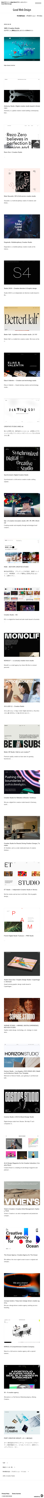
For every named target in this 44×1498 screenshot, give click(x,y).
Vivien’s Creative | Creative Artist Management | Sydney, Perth (21, 1210)
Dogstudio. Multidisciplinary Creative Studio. (18, 242)
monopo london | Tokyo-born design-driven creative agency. (21, 1302)
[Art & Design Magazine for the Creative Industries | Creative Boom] (22, 1158)
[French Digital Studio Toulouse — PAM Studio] (22, 931)
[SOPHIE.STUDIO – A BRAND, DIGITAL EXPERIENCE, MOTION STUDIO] (22, 1021)
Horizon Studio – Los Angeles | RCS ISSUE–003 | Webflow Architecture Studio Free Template (22, 1072)
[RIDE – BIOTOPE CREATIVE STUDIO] (22, 562)
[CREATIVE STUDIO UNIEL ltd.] (22, 422)
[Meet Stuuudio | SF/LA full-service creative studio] (22, 191)
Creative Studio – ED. (11, 615)
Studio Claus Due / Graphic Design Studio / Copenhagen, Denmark (22, 980)
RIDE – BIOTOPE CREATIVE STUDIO (16, 567)
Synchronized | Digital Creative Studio (16, 475)
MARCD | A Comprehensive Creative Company (19, 1346)
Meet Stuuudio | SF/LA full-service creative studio (20, 196)
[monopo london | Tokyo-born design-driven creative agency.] (22, 1296)
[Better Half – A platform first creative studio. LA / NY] (22, 330)
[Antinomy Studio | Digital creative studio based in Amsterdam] (22, 101)
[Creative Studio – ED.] (22, 610)
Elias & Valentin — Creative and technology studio (20, 380)
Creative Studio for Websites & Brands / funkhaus (20, 798)
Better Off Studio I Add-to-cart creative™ (17, 752)
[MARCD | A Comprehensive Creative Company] (22, 1342)
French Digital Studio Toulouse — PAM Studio (19, 936)
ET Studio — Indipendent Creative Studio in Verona (20, 889)
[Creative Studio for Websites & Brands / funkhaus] (22, 793)
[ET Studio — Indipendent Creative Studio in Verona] (22, 885)
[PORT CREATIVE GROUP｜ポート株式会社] (22, 1433)
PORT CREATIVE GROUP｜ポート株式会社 (18, 1438)
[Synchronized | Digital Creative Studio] (22, 470)
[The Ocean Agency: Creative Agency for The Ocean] (22, 1250)
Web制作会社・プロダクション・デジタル (29, 16)
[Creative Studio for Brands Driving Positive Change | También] (22, 839)
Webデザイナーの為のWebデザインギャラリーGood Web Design (14, 3)
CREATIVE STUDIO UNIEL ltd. (14, 426)
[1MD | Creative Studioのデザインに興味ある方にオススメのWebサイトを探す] (22, 60)
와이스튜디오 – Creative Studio (14, 706)
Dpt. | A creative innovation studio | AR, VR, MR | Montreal (21, 522)
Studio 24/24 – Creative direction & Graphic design (20, 288)
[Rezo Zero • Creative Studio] (22, 147)
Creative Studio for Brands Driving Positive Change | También (22, 844)
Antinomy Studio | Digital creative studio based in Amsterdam (22, 107)
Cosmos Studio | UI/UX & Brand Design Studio (19, 1117)
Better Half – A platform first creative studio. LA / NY (20, 334)
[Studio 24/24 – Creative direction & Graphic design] (22, 284)
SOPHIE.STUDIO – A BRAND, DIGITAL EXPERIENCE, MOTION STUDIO (21, 1026)
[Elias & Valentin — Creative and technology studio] (22, 376)
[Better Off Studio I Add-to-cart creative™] (22, 747)
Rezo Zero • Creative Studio (13, 152)
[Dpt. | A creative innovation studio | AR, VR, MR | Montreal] (22, 516)
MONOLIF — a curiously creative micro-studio (19, 660)
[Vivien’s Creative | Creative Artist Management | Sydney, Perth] (22, 1204)
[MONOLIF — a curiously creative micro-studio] (22, 656)
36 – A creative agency (11, 1392)
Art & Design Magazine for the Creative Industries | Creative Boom (22, 1164)
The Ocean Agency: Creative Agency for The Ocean (21, 1255)
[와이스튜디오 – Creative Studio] (22, 702)
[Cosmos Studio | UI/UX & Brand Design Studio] (22, 1112)
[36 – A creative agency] (22, 1388)
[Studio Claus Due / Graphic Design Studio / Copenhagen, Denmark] (22, 975)
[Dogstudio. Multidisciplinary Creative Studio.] (22, 238)
